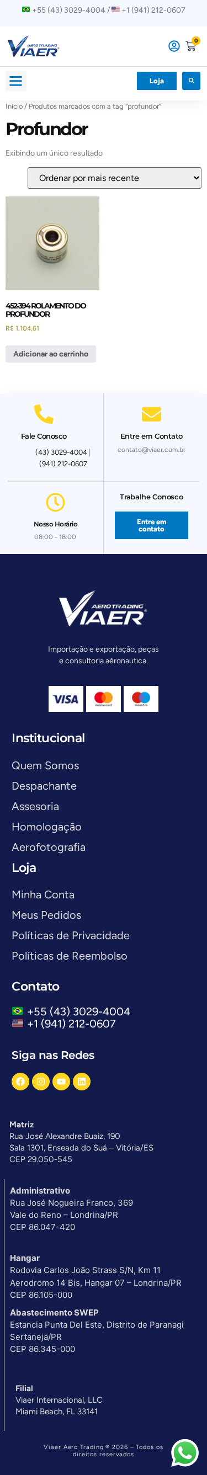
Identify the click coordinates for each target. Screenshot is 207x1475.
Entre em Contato (151, 436)
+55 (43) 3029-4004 (81, 1011)
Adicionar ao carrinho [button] (50, 354)
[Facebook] (20, 1081)
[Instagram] (41, 1081)
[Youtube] (61, 1081)
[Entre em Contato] (151, 414)
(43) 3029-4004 (61, 452)
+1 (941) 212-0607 (71, 1023)
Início (14, 106)
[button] (16, 81)
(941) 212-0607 (63, 464)
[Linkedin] (82, 1081)
